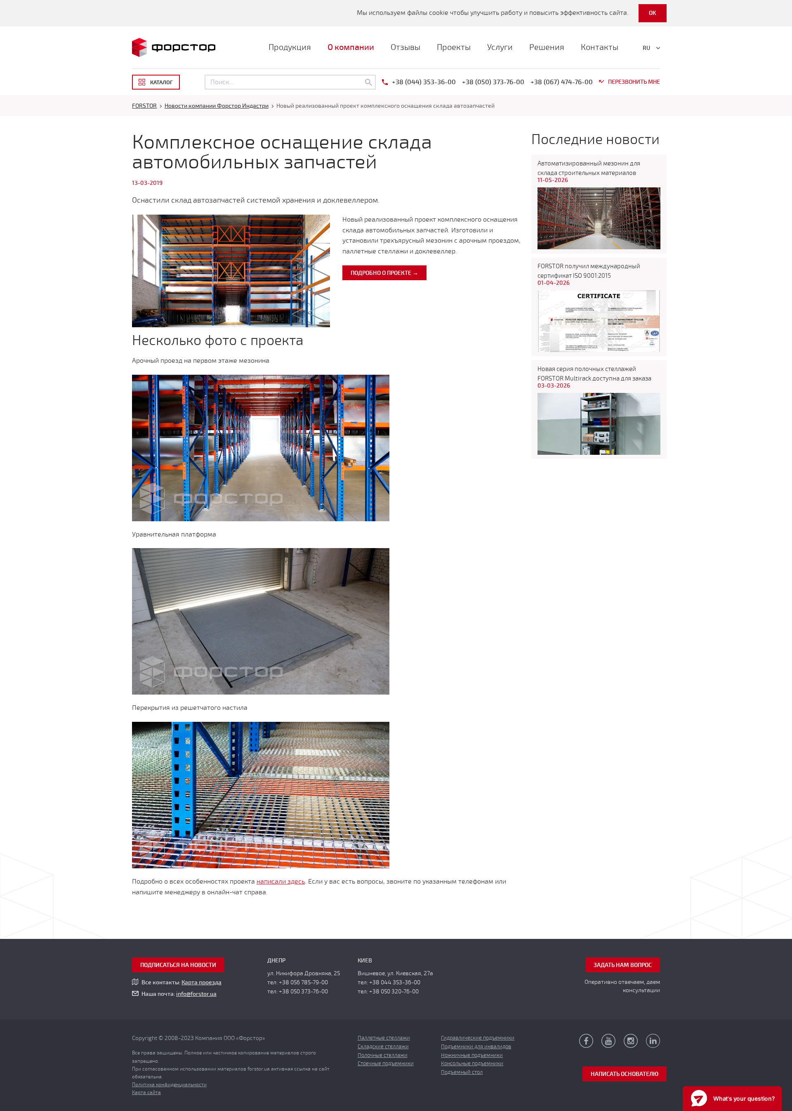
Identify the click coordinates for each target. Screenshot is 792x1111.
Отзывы (405, 47)
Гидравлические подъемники (477, 1038)
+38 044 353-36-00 (394, 982)
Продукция (290, 47)
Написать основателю (624, 1074)
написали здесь (281, 881)
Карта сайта (146, 1092)
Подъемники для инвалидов (476, 1046)
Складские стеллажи (383, 1046)
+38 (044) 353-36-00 (424, 82)
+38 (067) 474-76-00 (561, 82)
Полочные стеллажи (383, 1055)
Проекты (454, 47)
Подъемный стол (462, 1072)
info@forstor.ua (196, 994)
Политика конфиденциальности (169, 1084)
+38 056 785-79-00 (303, 982)
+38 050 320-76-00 (394, 991)
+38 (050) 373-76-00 (493, 82)
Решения (546, 47)
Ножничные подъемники (472, 1055)
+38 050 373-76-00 (303, 991)
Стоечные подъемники (386, 1063)
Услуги (500, 47)
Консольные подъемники (472, 1063)
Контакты (599, 47)
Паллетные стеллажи (384, 1038)
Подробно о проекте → (384, 273)
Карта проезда (202, 982)
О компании (351, 47)
